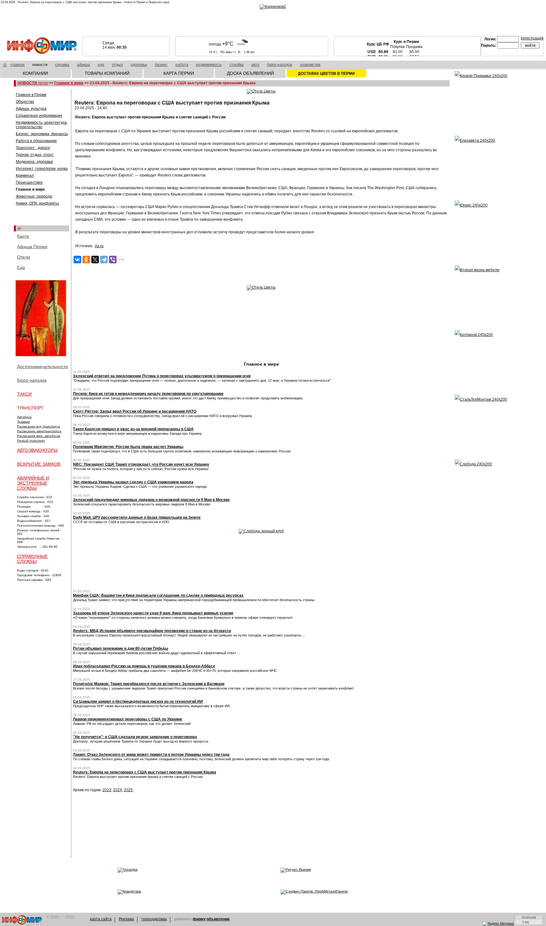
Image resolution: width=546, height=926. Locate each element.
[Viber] (113, 259)
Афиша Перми (32, 246)
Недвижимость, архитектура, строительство (42, 124)
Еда (21, 267)
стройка (236, 65)
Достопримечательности (42, 366)
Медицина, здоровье (34, 161)
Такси (24, 394)
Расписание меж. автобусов (38, 436)
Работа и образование (36, 141)
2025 (128, 790)
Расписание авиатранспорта (39, 431)
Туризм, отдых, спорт (35, 154)
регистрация (532, 38)
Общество (25, 101)
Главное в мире (68, 83)
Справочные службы (32, 559)
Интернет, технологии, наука (42, 168)
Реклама (126, 919)
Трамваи (23, 421)
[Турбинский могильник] (41, 318)
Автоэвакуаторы (37, 450)
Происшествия (29, 182)
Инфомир (22, 919)
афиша (83, 65)
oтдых (117, 65)
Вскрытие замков (38, 464)
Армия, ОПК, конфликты (37, 203)
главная (17, 65)
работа (181, 65)
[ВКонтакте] (77, 259)
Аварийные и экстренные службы (33, 483)
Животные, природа (34, 196)
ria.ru (99, 246)
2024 (117, 790)
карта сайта (101, 919)
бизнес (161, 65)
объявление (218, 919)
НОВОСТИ (33, 83)
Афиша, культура (31, 108)
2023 (106, 790)
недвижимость (209, 65)
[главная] (5, 65)
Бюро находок (31, 380)
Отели (23, 257)
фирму (199, 919)
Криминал (25, 175)
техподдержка (154, 919)
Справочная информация (39, 115)
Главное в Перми (31, 95)
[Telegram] (104, 259)
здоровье (138, 65)
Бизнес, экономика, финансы (42, 134)
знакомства (310, 65)
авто (255, 65)
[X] (95, 259)
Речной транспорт (31, 440)
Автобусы (24, 417)
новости (39, 65)
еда (101, 65)
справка (62, 65)
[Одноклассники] (86, 259)
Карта (23, 236)
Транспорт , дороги (33, 148)
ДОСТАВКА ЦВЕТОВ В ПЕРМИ (326, 73)
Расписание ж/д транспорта (38, 426)
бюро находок (279, 65)
